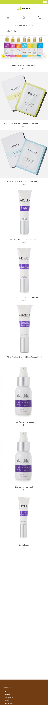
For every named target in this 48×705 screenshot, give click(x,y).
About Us (7, 692)
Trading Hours (8, 697)
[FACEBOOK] (44, 2)
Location (7, 695)
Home (17, 25)
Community (8, 703)
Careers (6, 700)
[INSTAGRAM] (46, 2)
